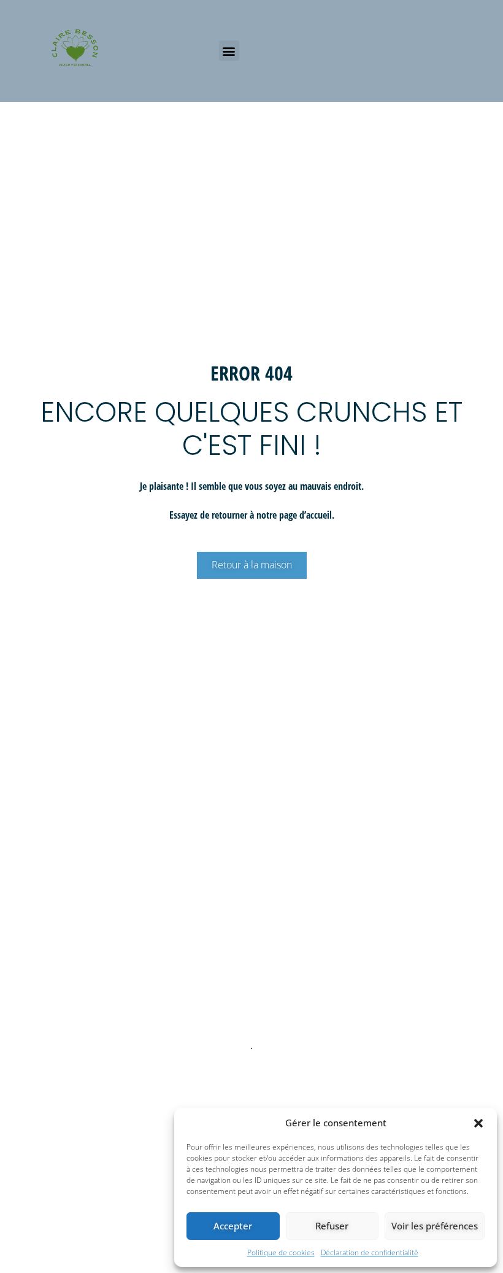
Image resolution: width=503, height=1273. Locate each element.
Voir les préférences (434, 1226)
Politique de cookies (281, 1252)
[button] (478, 1123)
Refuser (331, 1226)
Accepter (232, 1226)
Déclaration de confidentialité (369, 1252)
